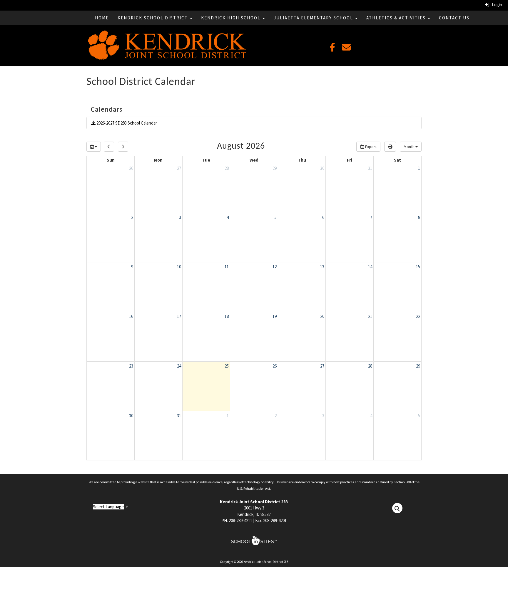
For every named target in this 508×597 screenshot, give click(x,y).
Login (495, 4)
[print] (390, 147)
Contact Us (454, 18)
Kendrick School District (153, 18)
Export (370, 146)
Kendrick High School (231, 18)
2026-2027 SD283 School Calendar (126, 123)
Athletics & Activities (396, 18)
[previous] (109, 147)
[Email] (346, 49)
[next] (123, 147)
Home (102, 18)
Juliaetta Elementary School (314, 18)
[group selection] (93, 147)
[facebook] (332, 49)
